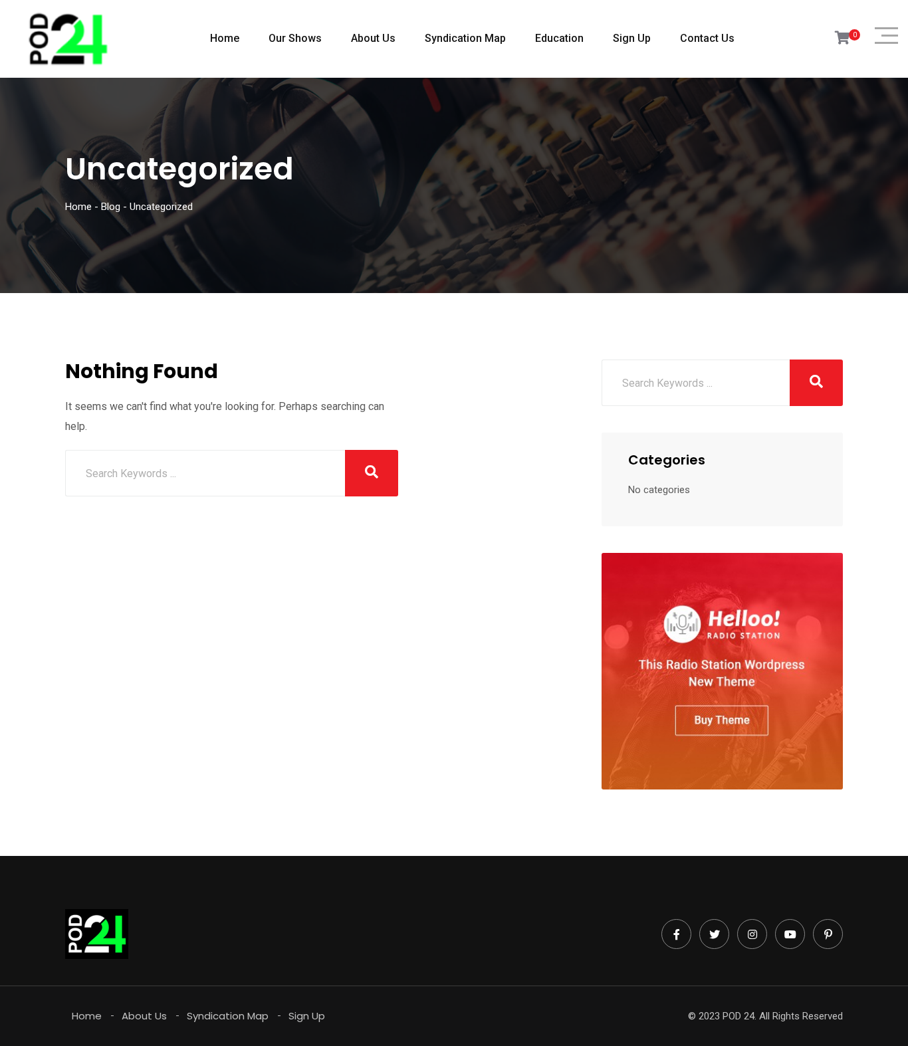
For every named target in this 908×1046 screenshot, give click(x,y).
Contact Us (707, 38)
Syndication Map (465, 38)
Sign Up (632, 38)
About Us (373, 38)
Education (559, 38)
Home (224, 38)
